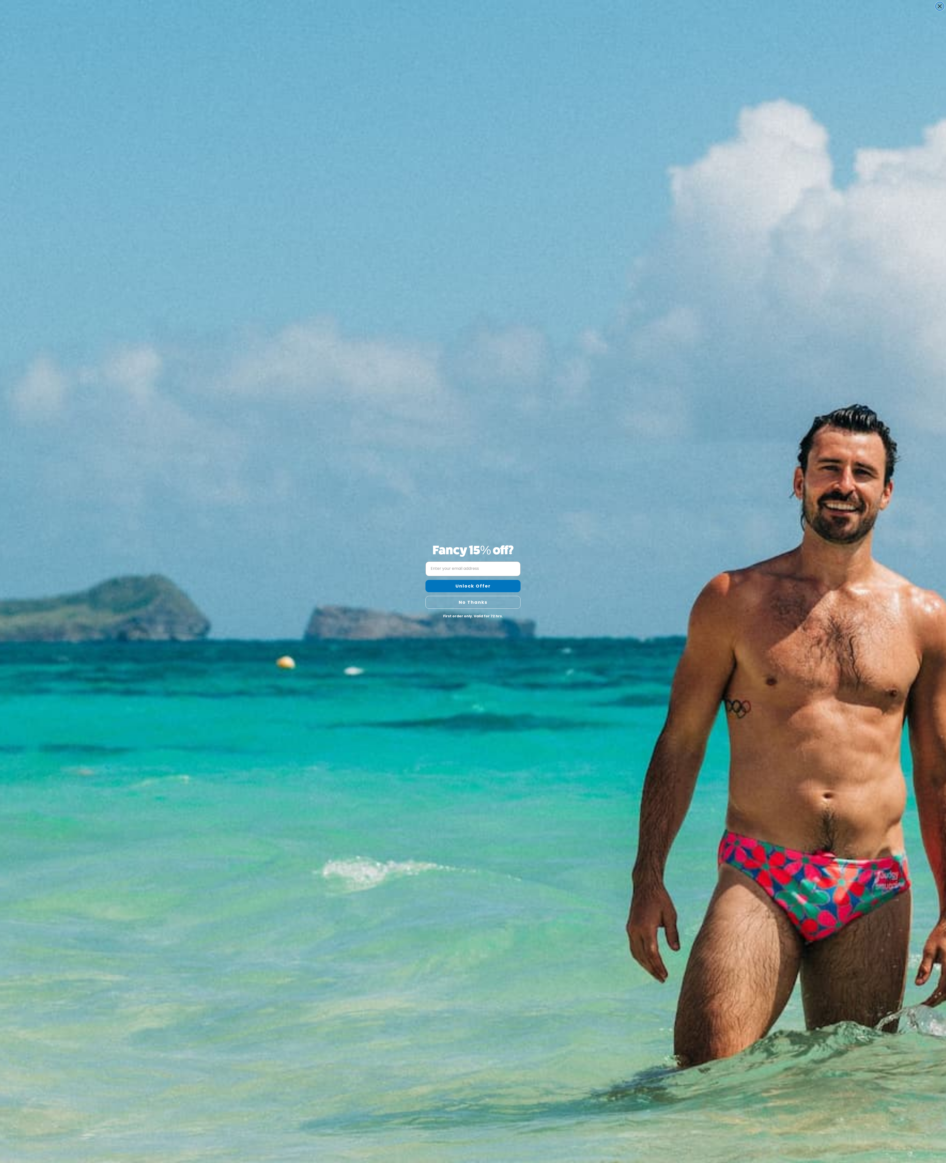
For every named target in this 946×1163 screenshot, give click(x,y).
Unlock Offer (473, 586)
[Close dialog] (939, 6)
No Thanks (473, 602)
